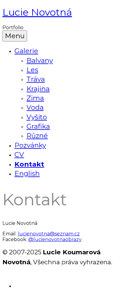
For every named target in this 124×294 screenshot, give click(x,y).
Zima (35, 98)
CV (19, 154)
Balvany (39, 60)
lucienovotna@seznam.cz (49, 234)
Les (32, 70)
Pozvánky (30, 145)
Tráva (35, 79)
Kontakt (29, 164)
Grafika (38, 126)
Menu (15, 36)
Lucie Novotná (37, 12)
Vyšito (36, 117)
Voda (35, 107)
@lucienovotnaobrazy (55, 239)
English (27, 173)
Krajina (38, 88)
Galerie (26, 51)
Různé (37, 135)
